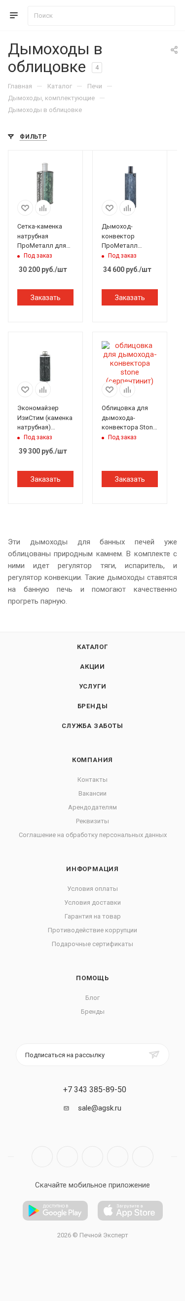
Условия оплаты (92, 888)
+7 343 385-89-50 (94, 1090)
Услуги (93, 686)
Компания (92, 760)
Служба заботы (92, 725)
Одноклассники (117, 1156)
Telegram (67, 1156)
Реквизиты (92, 821)
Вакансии (92, 793)
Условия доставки (92, 902)
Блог (92, 997)
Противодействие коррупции (92, 930)
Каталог (92, 646)
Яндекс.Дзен (142, 1156)
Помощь (92, 978)
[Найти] (163, 16)
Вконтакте (42, 1156)
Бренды (92, 706)
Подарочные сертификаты (92, 944)
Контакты (92, 779)
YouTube (92, 1156)
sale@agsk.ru (99, 1108)
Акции (92, 666)
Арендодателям (92, 807)
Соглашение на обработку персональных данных (93, 835)
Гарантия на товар (93, 916)
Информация (92, 869)
